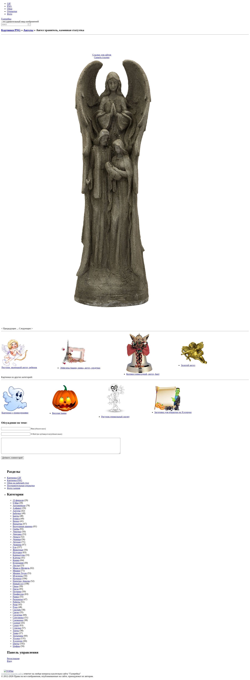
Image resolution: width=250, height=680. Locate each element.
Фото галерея (13, 488)
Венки (16, 521)
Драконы (17, 544)
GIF (9, 3)
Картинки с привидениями (15, 413)
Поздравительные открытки (21, 485)
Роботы (16, 602)
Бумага (16, 518)
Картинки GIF (14, 477)
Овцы (16, 586)
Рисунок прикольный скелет (115, 416)
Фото (9, 14)
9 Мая (16, 503)
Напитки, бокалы (21, 581)
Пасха (16, 589)
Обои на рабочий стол (18, 483)
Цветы (16, 643)
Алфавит (17, 508)
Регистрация (13, 658)
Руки (15, 607)
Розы (15, 604)
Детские (17, 542)
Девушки (17, 534)
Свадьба (17, 609)
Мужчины (18, 576)
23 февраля (18, 500)
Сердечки (17, 615)
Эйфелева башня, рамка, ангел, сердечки (80, 368)
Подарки (17, 591)
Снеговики (18, 617)
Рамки (16, 596)
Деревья (17, 539)
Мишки (16, 570)
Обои (9, 9)
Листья (16, 565)
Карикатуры (19, 555)
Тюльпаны (18, 636)
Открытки (12, 11)
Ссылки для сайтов (101, 55)
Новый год (18, 583)
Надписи (17, 578)
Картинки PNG (11, 30)
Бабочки (17, 513)
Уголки (16, 638)
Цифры (16, 646)
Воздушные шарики (23, 526)
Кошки (16, 560)
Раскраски (18, 599)
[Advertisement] (125, 44)
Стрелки (17, 628)
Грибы (16, 529)
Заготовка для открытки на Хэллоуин (173, 412)
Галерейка (6, 19)
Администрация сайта (12, 673)
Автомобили (19, 505)
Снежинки (18, 620)
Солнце (16, 623)
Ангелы (28, 30)
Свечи (16, 612)
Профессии (18, 594)
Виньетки (17, 524)
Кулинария (18, 563)
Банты (16, 516)
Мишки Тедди (20, 573)
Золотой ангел (188, 365)
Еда (14, 547)
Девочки (17, 531)
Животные (18, 550)
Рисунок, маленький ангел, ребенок (19, 367)
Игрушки (17, 552)
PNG (9, 6)
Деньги (16, 537)
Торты (16, 630)
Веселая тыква (59, 413)
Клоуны (17, 557)
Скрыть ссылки (101, 57)
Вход (9, 661)
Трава (15, 633)
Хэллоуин (18, 641)
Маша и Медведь (21, 568)
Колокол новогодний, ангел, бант (142, 374)
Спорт (16, 625)
